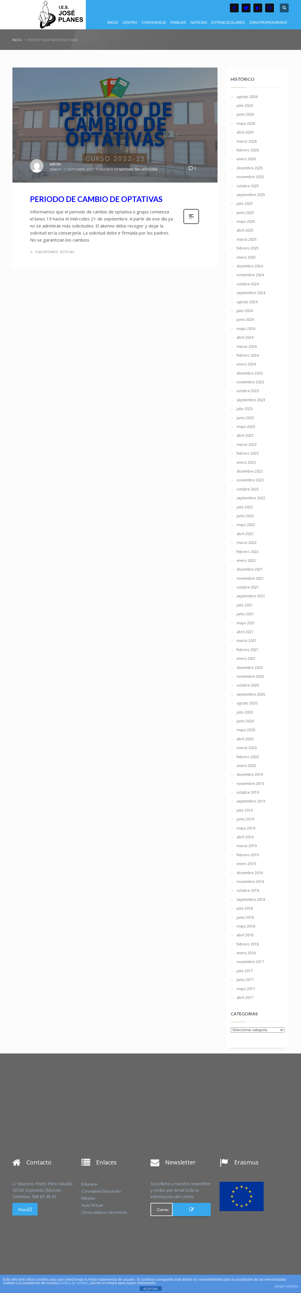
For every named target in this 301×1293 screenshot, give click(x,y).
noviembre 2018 (250, 881)
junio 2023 (245, 417)
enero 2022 (246, 560)
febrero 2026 (248, 150)
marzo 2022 (247, 542)
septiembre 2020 (251, 694)
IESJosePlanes (46, 252)
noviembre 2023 (250, 382)
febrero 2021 (248, 649)
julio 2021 (245, 605)
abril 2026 (245, 132)
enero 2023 (246, 462)
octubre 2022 (248, 489)
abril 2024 (245, 337)
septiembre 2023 (251, 399)
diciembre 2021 (250, 569)
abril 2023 (245, 435)
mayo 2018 (246, 926)
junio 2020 (245, 721)
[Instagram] (269, 8)
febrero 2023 (248, 453)
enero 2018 (246, 952)
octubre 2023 (248, 390)
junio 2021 (245, 613)
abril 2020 (245, 738)
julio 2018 (245, 908)
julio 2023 (245, 408)
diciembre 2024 (250, 266)
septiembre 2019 (251, 801)
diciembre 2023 (250, 373)
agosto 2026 (247, 96)
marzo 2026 (247, 141)
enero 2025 (246, 257)
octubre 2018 (248, 890)
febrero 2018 (248, 944)
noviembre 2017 (250, 961)
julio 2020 (245, 712)
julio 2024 (245, 310)
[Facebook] (234, 8)
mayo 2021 (246, 623)
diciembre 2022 (250, 471)
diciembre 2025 (250, 168)
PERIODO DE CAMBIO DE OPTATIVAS (96, 199)
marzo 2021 (247, 640)
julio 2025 (245, 203)
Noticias (67, 252)
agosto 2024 (247, 301)
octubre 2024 (248, 283)
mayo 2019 (246, 828)
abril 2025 (245, 230)
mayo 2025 (246, 221)
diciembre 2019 (250, 774)
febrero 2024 (248, 355)
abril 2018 (245, 935)
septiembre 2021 (251, 596)
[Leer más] (191, 223)
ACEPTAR (150, 1289)
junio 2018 (245, 917)
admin (55, 164)
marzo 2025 (247, 239)
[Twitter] (246, 8)
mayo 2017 (246, 988)
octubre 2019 (248, 792)
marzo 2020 (247, 747)
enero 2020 (246, 765)
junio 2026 (245, 114)
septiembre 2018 (251, 899)
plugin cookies (286, 1286)
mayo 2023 (246, 426)
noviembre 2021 (250, 578)
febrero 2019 (248, 854)
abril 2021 (245, 631)
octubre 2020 (248, 685)
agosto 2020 (247, 703)
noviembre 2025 (250, 176)
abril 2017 (245, 997)
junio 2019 (245, 819)
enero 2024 (246, 364)
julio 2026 (245, 105)
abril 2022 (245, 533)
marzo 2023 (247, 444)
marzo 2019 (247, 845)
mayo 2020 (246, 729)
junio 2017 (245, 979)
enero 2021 (246, 658)
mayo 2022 (246, 524)
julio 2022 (245, 507)
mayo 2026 (246, 123)
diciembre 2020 (250, 667)
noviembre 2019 (250, 783)
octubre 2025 (248, 185)
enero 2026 (246, 158)
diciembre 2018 (250, 872)
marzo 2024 (247, 346)
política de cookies (74, 1283)
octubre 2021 (248, 587)
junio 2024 (245, 319)
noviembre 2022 (250, 480)
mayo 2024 (246, 328)
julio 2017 (245, 970)
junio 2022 (245, 515)
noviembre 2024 (250, 274)
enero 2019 (246, 863)
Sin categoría (146, 169)
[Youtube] (257, 8)
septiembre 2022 (251, 497)
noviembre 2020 (250, 676)
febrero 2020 (248, 756)
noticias (126, 169)
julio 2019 (245, 810)
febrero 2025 (248, 248)
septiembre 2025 (251, 194)
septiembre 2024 (251, 292)
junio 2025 (245, 212)
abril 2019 (245, 837)
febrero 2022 (248, 551)
